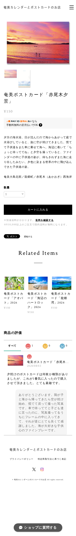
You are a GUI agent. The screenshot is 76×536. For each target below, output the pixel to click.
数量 (7, 188)
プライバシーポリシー (22, 460)
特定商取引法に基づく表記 (52, 460)
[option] (38, 43)
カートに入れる (38, 210)
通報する (28, 238)
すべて (12, 346)
